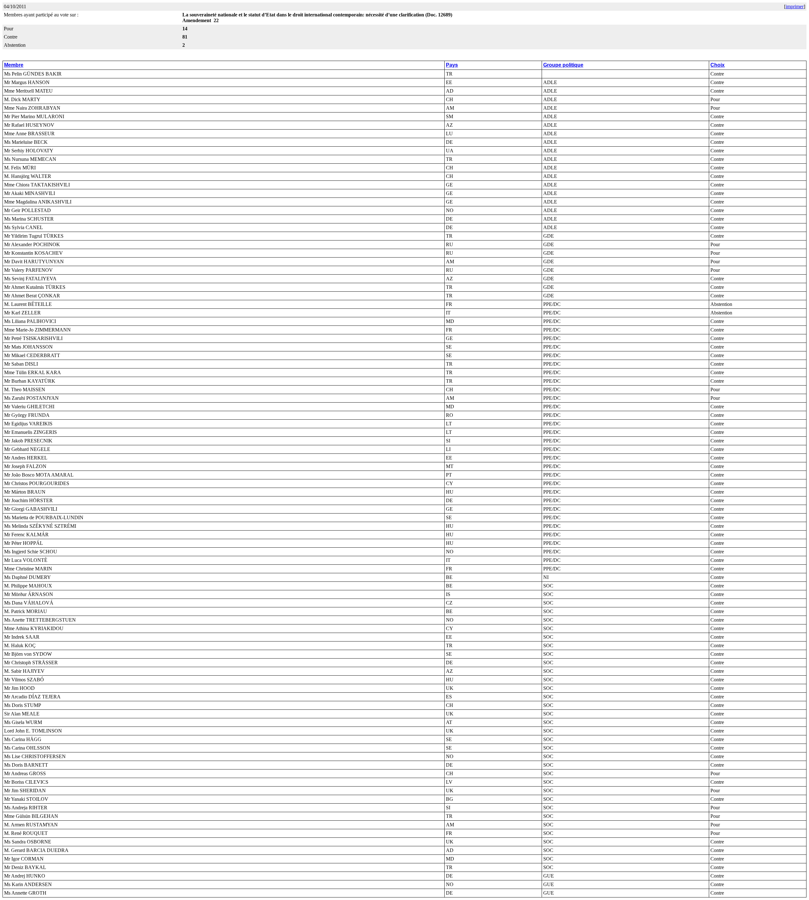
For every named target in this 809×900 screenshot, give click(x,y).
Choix (717, 65)
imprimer (795, 6)
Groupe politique (563, 65)
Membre (13, 65)
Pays (452, 65)
